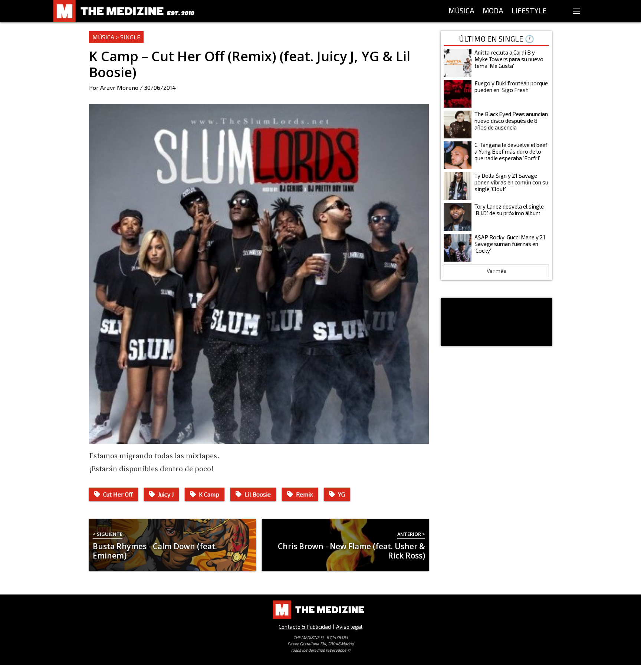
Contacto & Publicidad (305, 626)
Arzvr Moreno (119, 87)
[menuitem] (461, 11)
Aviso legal (349, 626)
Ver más (496, 271)
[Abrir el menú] (576, 11)
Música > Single (116, 36)
